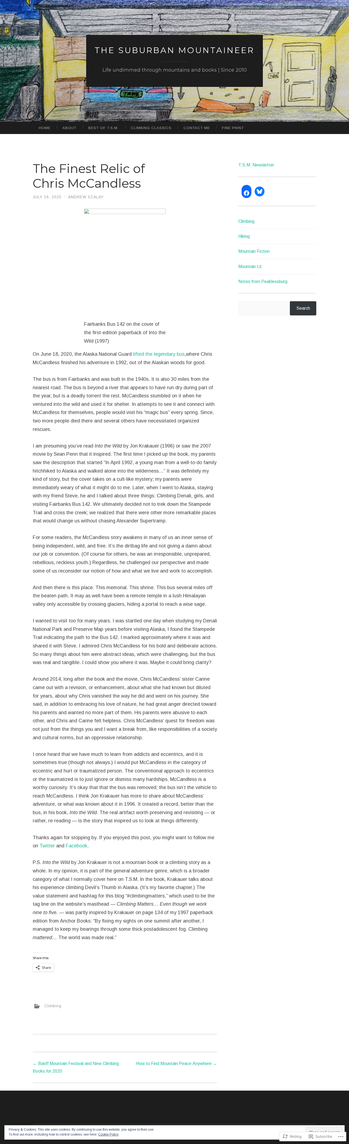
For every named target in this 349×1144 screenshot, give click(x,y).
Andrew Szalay (86, 197)
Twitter (47, 845)
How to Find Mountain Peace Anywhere (176, 1063)
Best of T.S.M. (103, 128)
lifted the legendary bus (159, 354)
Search (303, 308)
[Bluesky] (259, 191)
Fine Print (233, 128)
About (69, 128)
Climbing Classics (151, 128)
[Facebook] (246, 193)
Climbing (52, 1006)
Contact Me (196, 128)
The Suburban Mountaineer (174, 50)
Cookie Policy (108, 1134)
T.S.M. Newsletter (256, 165)
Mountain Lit (250, 266)
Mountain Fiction (254, 251)
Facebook (76, 845)
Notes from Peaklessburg (262, 281)
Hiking (244, 236)
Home (44, 128)
